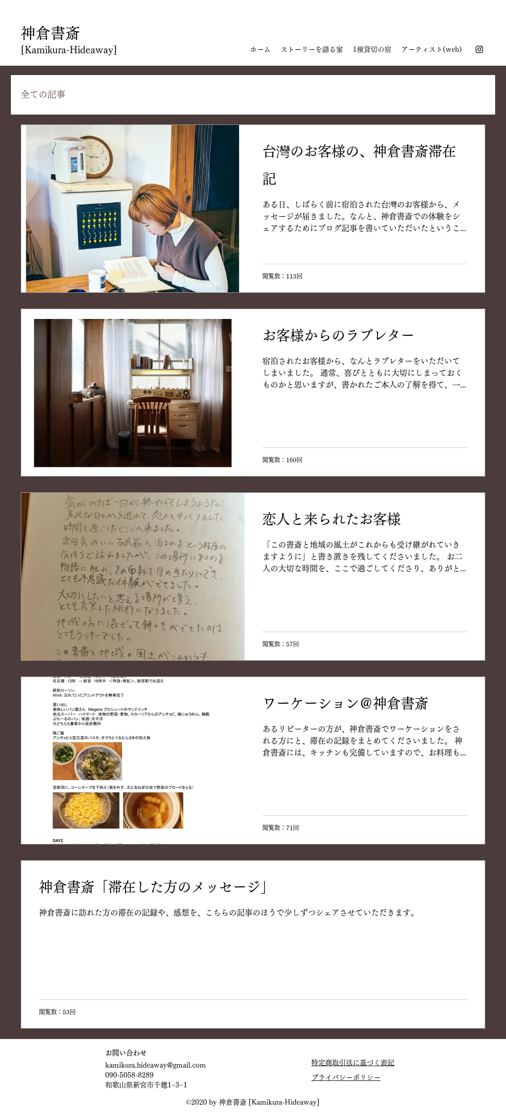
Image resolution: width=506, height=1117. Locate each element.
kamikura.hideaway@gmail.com (155, 1065)
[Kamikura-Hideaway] (69, 49)
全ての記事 (43, 94)
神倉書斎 (50, 33)
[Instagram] (479, 49)
